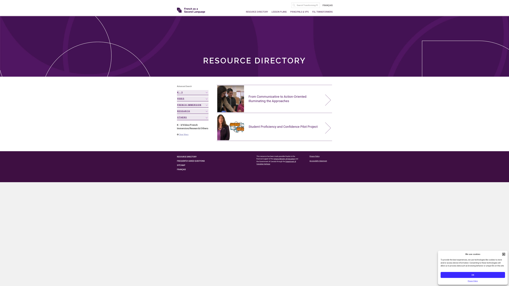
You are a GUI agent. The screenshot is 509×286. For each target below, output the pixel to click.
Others (182, 117)
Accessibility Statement (318, 161)
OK (472, 275)
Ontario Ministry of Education (284, 159)
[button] (503, 254)
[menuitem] (193, 92)
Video (180, 98)
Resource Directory (257, 12)
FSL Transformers (322, 12)
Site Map (181, 165)
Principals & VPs (299, 12)
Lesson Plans (279, 12)
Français (327, 5)
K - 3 (180, 92)
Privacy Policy (473, 281)
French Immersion (189, 105)
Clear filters (183, 134)
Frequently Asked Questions (191, 161)
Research (183, 111)
